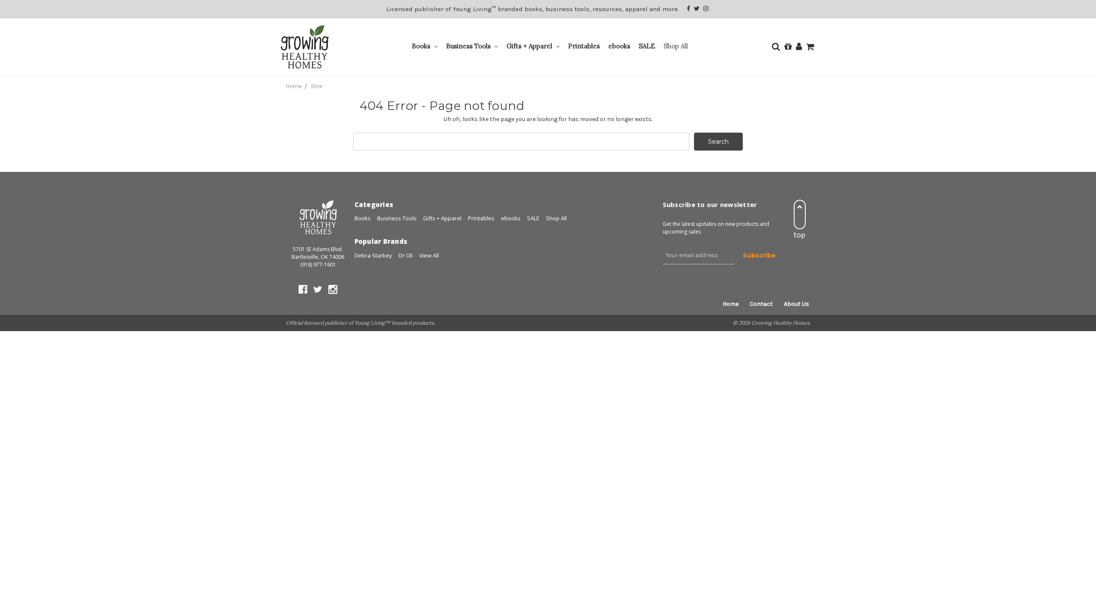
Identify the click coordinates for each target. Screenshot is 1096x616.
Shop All (676, 46)
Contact (761, 304)
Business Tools (469, 46)
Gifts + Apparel (530, 46)
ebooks (619, 46)
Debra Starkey (373, 255)
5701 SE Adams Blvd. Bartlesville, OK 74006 (318, 253)
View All (429, 255)
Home (731, 304)
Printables (584, 46)
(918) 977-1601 (318, 264)
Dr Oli (406, 255)
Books (422, 46)
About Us (796, 304)
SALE (647, 46)
